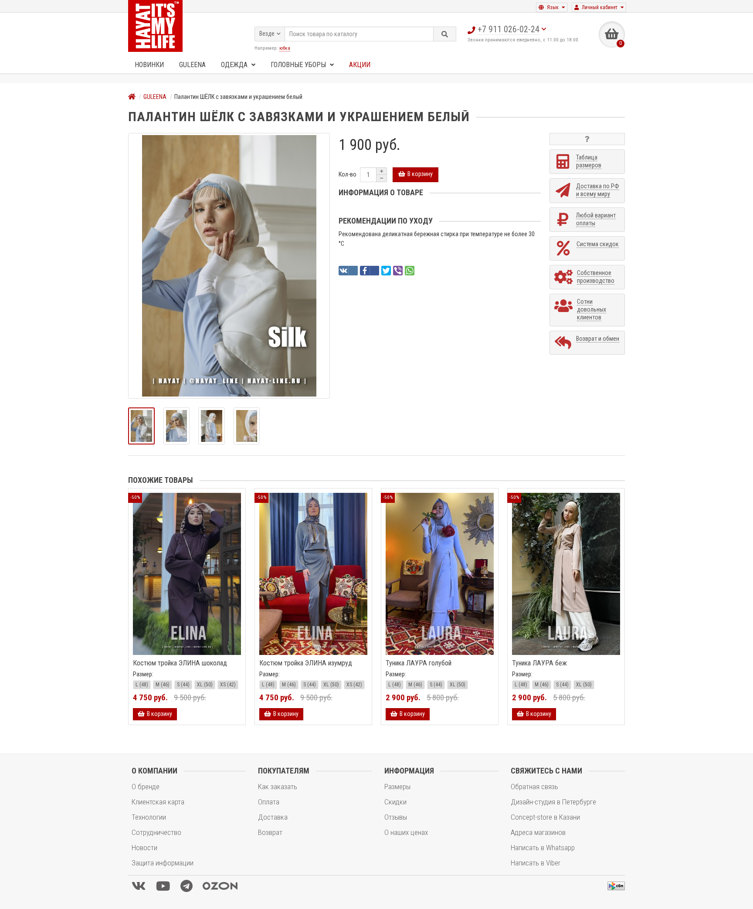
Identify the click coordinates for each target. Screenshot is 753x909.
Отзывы (395, 817)
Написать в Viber (535, 862)
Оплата (268, 801)
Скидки (395, 801)
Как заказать (277, 786)
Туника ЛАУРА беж (539, 663)
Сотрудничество (156, 832)
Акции (359, 65)
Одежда (235, 65)
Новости (144, 847)
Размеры (397, 786)
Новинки (149, 65)
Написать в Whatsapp (543, 847)
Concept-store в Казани (545, 817)
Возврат (270, 832)
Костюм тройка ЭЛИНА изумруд (305, 663)
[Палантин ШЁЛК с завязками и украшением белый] (229, 266)
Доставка (273, 817)
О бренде (145, 786)
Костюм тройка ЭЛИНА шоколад (180, 663)
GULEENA (192, 65)
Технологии (149, 817)
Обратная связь (534, 786)
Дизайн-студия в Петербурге (553, 801)
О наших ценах (406, 832)
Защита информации (162, 862)
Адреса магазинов (538, 832)
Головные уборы (299, 65)
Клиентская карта (158, 801)
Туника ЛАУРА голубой (418, 663)
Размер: (143, 674)
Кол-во (347, 174)
